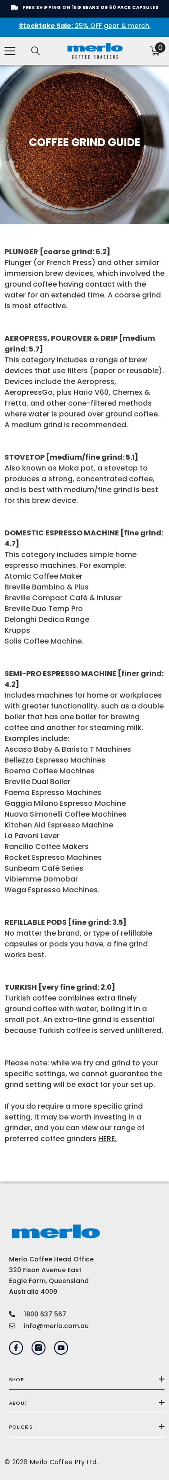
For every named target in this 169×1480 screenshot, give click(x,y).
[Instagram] (39, 1348)
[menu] (10, 51)
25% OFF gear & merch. (85, 26)
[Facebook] (16, 1348)
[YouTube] (61, 1348)
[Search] (35, 51)
